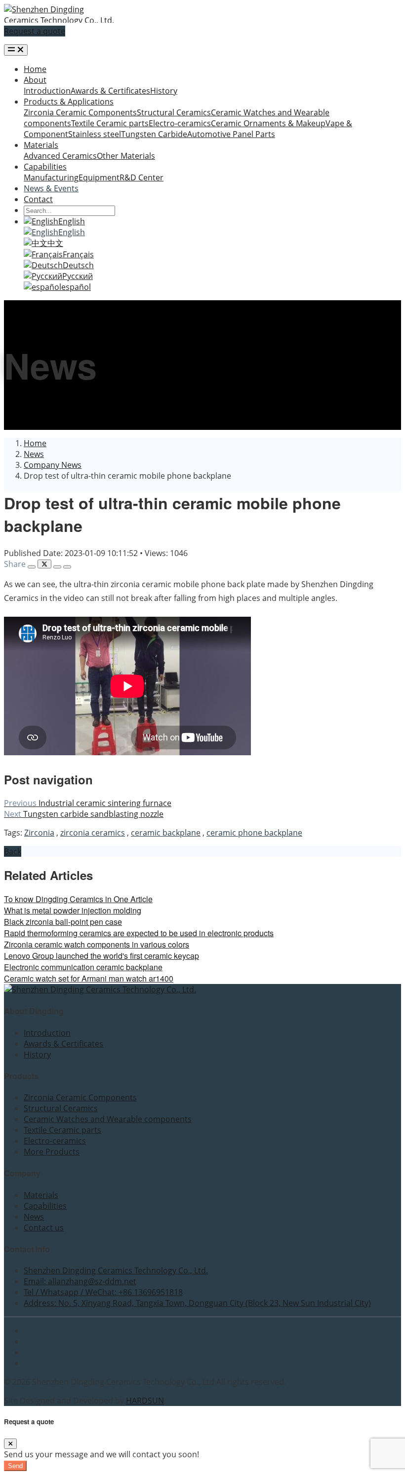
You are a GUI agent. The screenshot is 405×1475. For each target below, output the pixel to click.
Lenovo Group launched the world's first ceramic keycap (101, 955)
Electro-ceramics (180, 123)
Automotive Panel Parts (231, 134)
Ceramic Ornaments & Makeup (268, 123)
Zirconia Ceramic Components (80, 112)
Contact (38, 199)
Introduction (47, 90)
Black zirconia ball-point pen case (63, 921)
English (71, 221)
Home (35, 69)
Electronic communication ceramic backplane (83, 967)
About (35, 79)
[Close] (10, 1444)
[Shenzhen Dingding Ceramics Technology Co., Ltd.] (59, 20)
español (76, 286)
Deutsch (78, 265)
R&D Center (141, 177)
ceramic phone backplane (254, 832)
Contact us (44, 1227)
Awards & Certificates (110, 90)
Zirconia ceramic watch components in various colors (96, 944)
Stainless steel (94, 134)
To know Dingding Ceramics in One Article (78, 899)
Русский (77, 276)
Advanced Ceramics (60, 155)
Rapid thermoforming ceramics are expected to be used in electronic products (139, 933)
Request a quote (34, 31)
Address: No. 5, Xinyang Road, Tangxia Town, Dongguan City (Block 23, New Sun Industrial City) (197, 1303)
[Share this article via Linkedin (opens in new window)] (57, 566)
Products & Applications (69, 101)
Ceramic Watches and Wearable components (108, 1119)
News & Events (51, 188)
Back (12, 851)
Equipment (99, 177)
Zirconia (39, 832)
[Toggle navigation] (16, 50)
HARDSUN (145, 1400)
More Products (52, 1151)
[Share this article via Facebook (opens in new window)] (32, 566)
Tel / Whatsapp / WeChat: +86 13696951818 (103, 1292)
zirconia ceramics (92, 832)
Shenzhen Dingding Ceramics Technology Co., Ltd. (116, 1270)
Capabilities (45, 166)
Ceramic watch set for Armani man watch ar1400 (88, 978)
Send (15, 1466)
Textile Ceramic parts (110, 123)
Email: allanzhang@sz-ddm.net (80, 1281)
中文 (55, 243)
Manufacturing (51, 177)
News (34, 1216)
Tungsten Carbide (154, 134)
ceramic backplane (166, 832)
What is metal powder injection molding (72, 910)
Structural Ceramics (174, 112)
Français (78, 254)
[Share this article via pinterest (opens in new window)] (67, 566)
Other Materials (126, 155)
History (163, 90)
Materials (41, 145)
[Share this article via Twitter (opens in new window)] (44, 564)
